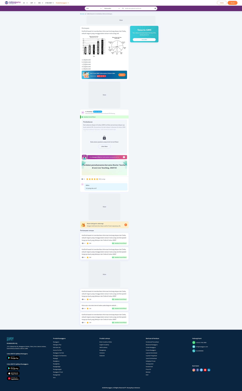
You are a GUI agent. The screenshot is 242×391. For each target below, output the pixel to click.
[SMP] (35, 3)
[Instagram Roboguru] (193, 369)
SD (24, 3)
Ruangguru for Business (60, 355)
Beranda (82, 14)
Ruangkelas (56, 364)
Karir (147, 375)
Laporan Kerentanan (151, 353)
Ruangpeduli (56, 375)
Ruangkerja (103, 350)
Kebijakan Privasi (150, 361)
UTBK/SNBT (48, 3)
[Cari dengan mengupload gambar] (155, 8)
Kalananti (102, 355)
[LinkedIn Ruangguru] (208, 369)
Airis (54, 377)
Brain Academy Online (106, 342)
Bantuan (148, 372)
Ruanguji (55, 358)
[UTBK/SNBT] (53, 3)
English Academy (104, 345)
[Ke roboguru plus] (104, 157)
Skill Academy (103, 347)
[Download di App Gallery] (28, 378)
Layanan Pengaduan (151, 355)
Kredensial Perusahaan (152, 342)
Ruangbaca (56, 361)
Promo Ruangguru (151, 350)
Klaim (122, 75)
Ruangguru (56, 342)
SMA (39, 3)
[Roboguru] (13, 3)
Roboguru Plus (57, 345)
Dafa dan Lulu (56, 347)
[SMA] (42, 3)
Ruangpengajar (57, 369)
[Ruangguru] (10, 339)
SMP (31, 3)
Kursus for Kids (57, 350)
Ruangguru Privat (58, 372)
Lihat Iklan (104, 146)
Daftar (222, 3)
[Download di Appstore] (28, 373)
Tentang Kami (149, 364)
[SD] (27, 3)
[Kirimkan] (123, 8)
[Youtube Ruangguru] (205, 369)
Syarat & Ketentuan (151, 358)
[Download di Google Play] (28, 358)
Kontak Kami (149, 366)
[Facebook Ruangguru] (197, 369)
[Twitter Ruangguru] (201, 369)
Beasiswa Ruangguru (152, 345)
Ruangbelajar (56, 366)
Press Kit (148, 369)
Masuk (232, 3)
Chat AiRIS (144, 39)
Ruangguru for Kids (58, 353)
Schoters (102, 353)
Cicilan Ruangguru (151, 347)
